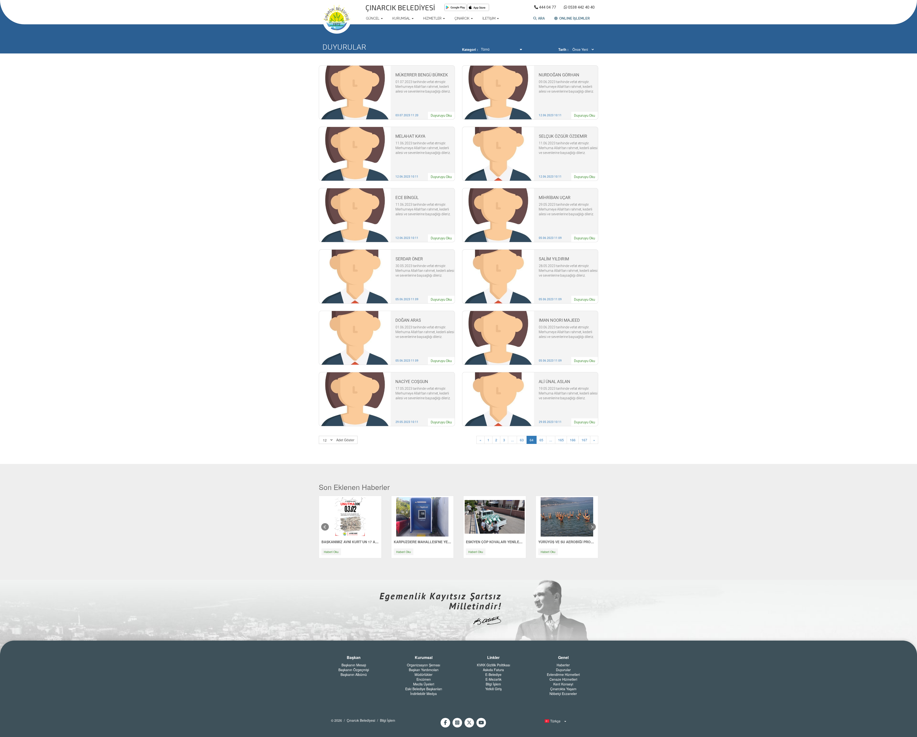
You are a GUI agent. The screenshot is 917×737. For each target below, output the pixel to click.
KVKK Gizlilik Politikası (493, 665)
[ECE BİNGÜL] (355, 215)
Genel (563, 657)
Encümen (423, 679)
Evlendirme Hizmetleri (563, 674)
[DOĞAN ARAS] (355, 337)
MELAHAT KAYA (410, 136)
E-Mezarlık (493, 679)
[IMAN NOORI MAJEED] (498, 337)
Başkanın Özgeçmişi (353, 669)
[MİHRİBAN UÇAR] (498, 215)
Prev (325, 527)
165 (561, 439)
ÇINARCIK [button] (462, 18)
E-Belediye (493, 674)
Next (592, 527)
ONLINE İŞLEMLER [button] (574, 18)
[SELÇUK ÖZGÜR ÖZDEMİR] (498, 153)
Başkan (354, 657)
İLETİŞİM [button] (489, 18)
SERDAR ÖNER (409, 258)
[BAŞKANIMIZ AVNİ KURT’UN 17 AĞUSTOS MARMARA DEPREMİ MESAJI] (350, 516)
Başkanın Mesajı (353, 665)
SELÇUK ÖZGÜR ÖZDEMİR (563, 136)
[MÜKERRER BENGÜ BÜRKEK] (355, 92)
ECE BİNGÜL (407, 197)
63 (522, 439)
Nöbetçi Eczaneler (563, 693)
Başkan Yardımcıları (423, 669)
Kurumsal (423, 657)
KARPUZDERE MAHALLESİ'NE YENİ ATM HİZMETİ (434, 541)
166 (573, 439)
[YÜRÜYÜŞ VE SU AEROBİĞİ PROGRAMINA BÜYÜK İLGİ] (567, 516)
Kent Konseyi (563, 684)
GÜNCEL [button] (373, 18)
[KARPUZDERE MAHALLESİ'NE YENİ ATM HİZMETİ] (422, 516)
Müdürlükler (423, 674)
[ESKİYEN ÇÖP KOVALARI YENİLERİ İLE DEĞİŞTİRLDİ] (495, 516)
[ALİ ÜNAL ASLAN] (498, 399)
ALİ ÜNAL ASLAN (554, 381)
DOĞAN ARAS (408, 320)
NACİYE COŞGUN (411, 381)
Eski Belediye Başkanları (423, 688)
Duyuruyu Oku (441, 115)
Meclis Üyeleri (423, 684)
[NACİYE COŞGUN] (355, 399)
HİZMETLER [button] (433, 18)
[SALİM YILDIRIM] (498, 276)
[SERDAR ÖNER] (355, 276)
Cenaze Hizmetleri (563, 679)
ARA (541, 18)
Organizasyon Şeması (423, 665)
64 (531, 439)
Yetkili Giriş (493, 688)
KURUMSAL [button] (401, 18)
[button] (554, 721)
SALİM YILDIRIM (554, 258)
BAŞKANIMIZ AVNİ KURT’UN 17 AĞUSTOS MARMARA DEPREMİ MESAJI (379, 541)
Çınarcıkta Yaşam (563, 688)
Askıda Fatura (493, 669)
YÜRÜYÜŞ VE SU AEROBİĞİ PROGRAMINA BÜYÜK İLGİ (582, 541)
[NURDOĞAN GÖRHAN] (498, 92)
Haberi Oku (331, 552)
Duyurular (563, 669)
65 (541, 439)
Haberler (563, 665)
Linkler (493, 657)
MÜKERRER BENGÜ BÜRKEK (421, 74)
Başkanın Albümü (354, 674)
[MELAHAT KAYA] (355, 153)
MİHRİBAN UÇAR (554, 197)
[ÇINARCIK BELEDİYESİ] (336, 18)
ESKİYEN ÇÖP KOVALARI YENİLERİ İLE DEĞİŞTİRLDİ (508, 541)
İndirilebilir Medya (423, 693)
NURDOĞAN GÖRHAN (559, 74)
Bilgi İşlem (493, 684)
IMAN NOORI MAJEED (559, 320)
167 (584, 439)
